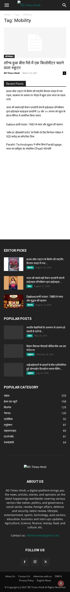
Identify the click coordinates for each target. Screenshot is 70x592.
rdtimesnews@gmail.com (42, 535)
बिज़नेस (30, 267)
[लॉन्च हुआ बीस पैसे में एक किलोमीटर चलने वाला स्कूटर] (35, 42)
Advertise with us (42, 576)
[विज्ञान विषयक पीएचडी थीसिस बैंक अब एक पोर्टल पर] (13, 352)
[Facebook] (24, 562)
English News (44, 580)
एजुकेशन (30, 354)
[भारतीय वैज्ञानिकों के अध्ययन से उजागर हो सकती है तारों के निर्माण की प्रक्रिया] (13, 332)
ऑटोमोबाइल (9, 56)
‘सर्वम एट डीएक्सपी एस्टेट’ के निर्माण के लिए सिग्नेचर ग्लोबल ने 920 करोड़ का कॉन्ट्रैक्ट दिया (34, 134)
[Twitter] (45, 562)
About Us (10, 576)
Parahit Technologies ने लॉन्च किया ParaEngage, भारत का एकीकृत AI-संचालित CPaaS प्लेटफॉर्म (34, 146)
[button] (6, 5)
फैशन (29, 286)
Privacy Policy (26, 580)
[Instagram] (35, 562)
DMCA (58, 576)
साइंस (30, 335)
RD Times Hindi (12, 72)
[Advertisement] (35, 197)
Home (7, 14)
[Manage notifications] (61, 583)
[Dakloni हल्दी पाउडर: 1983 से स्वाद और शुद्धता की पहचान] (13, 301)
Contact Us (24, 576)
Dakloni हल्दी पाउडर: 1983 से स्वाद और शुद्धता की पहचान (34, 124)
